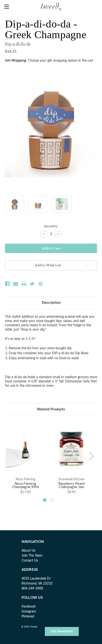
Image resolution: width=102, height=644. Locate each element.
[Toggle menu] (6, 6)
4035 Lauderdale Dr (36, 578)
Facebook (29, 606)
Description (51, 302)
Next (91, 456)
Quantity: (51, 226)
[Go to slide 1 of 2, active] (44, 500)
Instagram (29, 611)
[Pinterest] (40, 284)
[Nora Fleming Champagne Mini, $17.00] (25, 448)
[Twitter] (32, 284)
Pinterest (28, 616)
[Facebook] (7, 284)
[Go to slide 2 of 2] (52, 500)
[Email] (15, 284)
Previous (6, 456)
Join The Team (32, 555)
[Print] (24, 284)
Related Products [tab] (51, 409)
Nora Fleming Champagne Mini (25, 485)
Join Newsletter (62, 631)
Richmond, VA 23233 (37, 583)
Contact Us (30, 560)
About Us (28, 550)
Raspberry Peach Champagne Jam (71, 485)
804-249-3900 (32, 588)
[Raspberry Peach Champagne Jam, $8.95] (71, 448)
